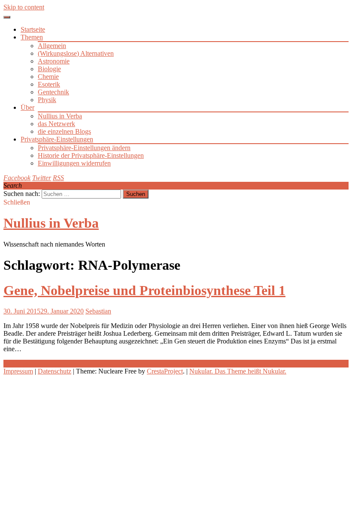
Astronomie (54, 61)
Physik (47, 99)
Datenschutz (54, 371)
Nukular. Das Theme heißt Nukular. (237, 371)
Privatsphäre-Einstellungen (57, 139)
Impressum (18, 371)
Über (27, 107)
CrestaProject (165, 371)
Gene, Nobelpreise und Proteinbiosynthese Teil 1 (144, 290)
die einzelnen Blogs (64, 131)
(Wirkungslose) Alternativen (76, 53)
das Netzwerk (56, 123)
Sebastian (98, 311)
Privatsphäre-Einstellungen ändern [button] (84, 147)
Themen (32, 37)
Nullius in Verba (60, 116)
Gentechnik (53, 92)
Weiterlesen (19, 363)
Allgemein (52, 45)
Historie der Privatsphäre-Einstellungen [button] (91, 155)
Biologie (49, 68)
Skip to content (23, 7)
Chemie (48, 76)
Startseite (33, 29)
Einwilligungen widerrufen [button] (74, 163)
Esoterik (49, 84)
